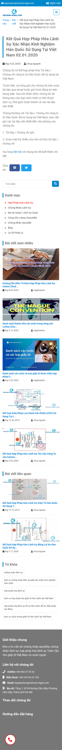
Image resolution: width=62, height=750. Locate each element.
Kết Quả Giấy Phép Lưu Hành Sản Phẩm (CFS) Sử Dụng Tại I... (29, 415)
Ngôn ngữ (55, 3)
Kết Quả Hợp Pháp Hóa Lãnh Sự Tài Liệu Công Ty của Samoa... (29, 455)
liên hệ (17, 151)
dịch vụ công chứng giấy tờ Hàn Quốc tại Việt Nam (27, 617)
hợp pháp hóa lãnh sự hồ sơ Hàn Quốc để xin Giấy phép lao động (30, 607)
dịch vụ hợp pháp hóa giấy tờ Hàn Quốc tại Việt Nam (28, 598)
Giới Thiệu (8, 720)
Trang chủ (6, 22)
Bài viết (14, 22)
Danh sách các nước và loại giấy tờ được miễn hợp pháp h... (30, 375)
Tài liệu (6, 730)
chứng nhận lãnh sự (13, 572)
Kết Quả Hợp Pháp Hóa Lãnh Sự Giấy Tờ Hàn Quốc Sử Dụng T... (30, 504)
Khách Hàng (9, 735)
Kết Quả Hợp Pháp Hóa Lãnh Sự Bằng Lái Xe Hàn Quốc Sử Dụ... (29, 546)
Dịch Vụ (7, 725)
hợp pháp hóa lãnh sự (14, 591)
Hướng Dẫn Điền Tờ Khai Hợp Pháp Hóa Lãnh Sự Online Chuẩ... (29, 285)
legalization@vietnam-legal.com (19, 3)
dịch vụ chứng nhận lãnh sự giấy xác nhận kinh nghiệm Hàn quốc (30, 581)
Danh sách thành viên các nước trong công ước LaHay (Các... (28, 325)
